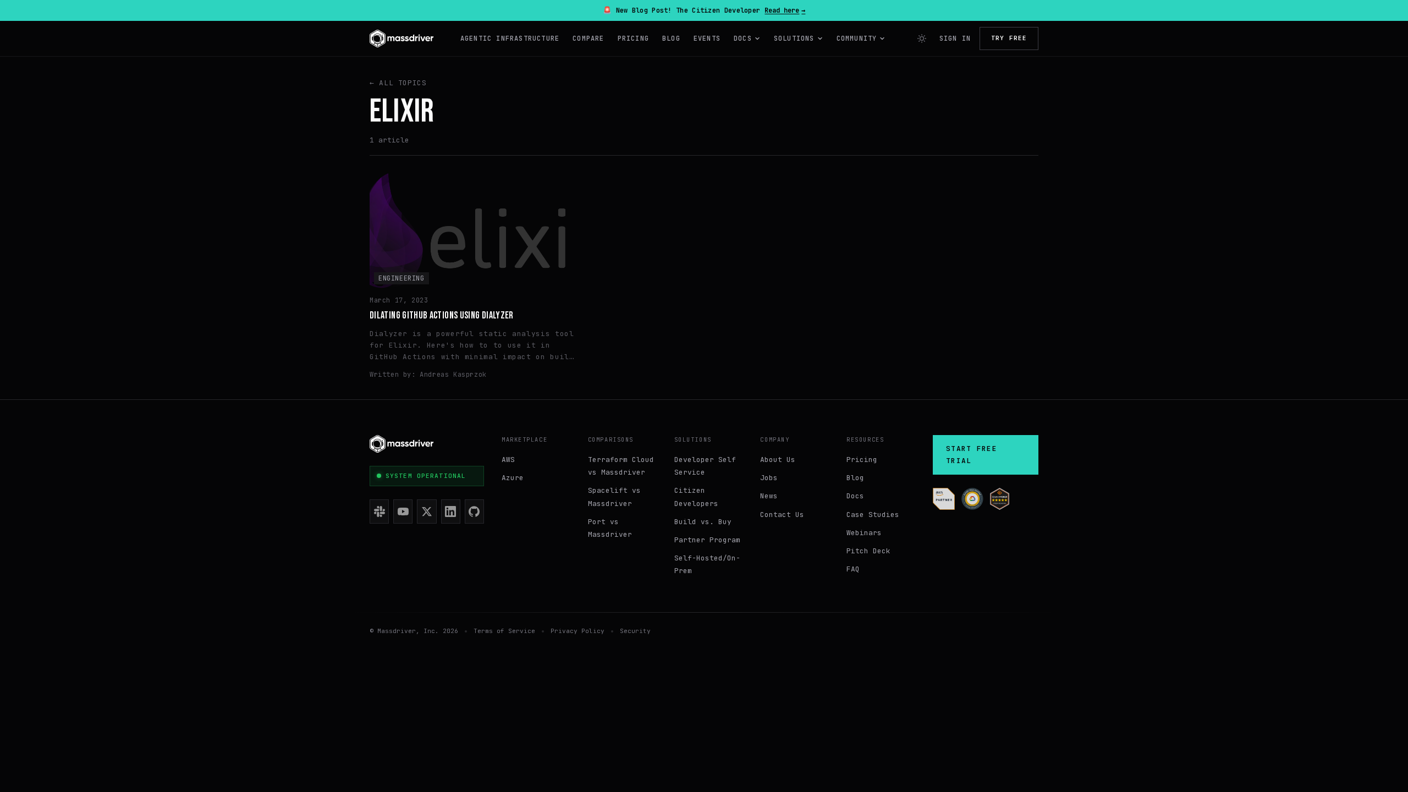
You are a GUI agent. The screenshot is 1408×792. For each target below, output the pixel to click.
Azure (513, 477)
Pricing (633, 38)
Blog (671, 38)
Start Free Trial (971, 454)
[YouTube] (403, 511)
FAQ (853, 569)
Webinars (864, 532)
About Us (777, 459)
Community (857, 38)
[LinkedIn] (450, 511)
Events (707, 38)
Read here (785, 10)
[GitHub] (474, 511)
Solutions (794, 38)
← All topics (398, 82)
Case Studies (872, 514)
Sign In (955, 38)
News (769, 496)
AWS (508, 459)
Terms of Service (504, 631)
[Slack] (379, 511)
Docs (743, 38)
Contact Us (782, 514)
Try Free (1009, 38)
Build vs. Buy (703, 521)
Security (635, 631)
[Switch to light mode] (922, 38)
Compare (588, 38)
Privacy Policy (577, 631)
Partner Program (707, 539)
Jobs (769, 477)
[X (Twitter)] (426, 511)
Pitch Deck (868, 551)
